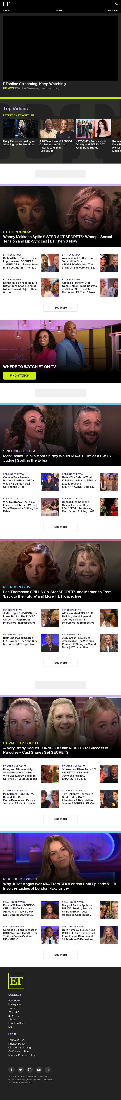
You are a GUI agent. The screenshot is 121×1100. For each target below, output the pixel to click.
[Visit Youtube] (39, 1070)
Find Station (19, 376)
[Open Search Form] (116, 4)
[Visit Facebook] (11, 1070)
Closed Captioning (19, 1048)
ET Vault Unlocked (21, 743)
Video (59, 10)
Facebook (14, 1001)
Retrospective (18, 587)
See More (60, 308)
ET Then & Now (17, 232)
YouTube (13, 1012)
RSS (11, 1027)
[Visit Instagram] (29, 1070)
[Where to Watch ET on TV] (60, 351)
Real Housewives (20, 879)
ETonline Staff (16, 1023)
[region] (60, 48)
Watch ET (113, 10)
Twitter (12, 1008)
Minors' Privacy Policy (21, 1055)
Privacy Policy (17, 1044)
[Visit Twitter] (20, 1070)
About (12, 1019)
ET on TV (13, 1016)
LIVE (7, 10)
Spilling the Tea (19, 451)
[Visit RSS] (48, 1070)
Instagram (14, 1004)
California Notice (18, 1051)
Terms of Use (16, 1040)
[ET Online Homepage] (7, 4)
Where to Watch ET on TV (29, 367)
